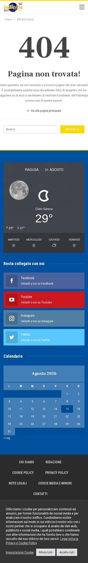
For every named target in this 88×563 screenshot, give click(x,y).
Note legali (18, 483)
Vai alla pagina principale (45, 110)
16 (78, 409)
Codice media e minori (55, 483)
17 (9, 416)
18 (20, 416)
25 (20, 424)
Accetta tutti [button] (66, 552)
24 (9, 424)
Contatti (40, 494)
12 (32, 409)
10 (9, 409)
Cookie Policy (23, 473)
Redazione (53, 462)
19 (32, 416)
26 (32, 424)
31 (9, 431)
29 (67, 424)
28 (55, 424)
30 (78, 424)
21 (55, 416)
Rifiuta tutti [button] (46, 552)
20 (43, 416)
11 (20, 409)
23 (78, 416)
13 (43, 409)
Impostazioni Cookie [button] (20, 552)
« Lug (7, 438)
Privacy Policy (56, 473)
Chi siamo (26, 462)
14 (55, 409)
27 (43, 424)
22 (67, 416)
